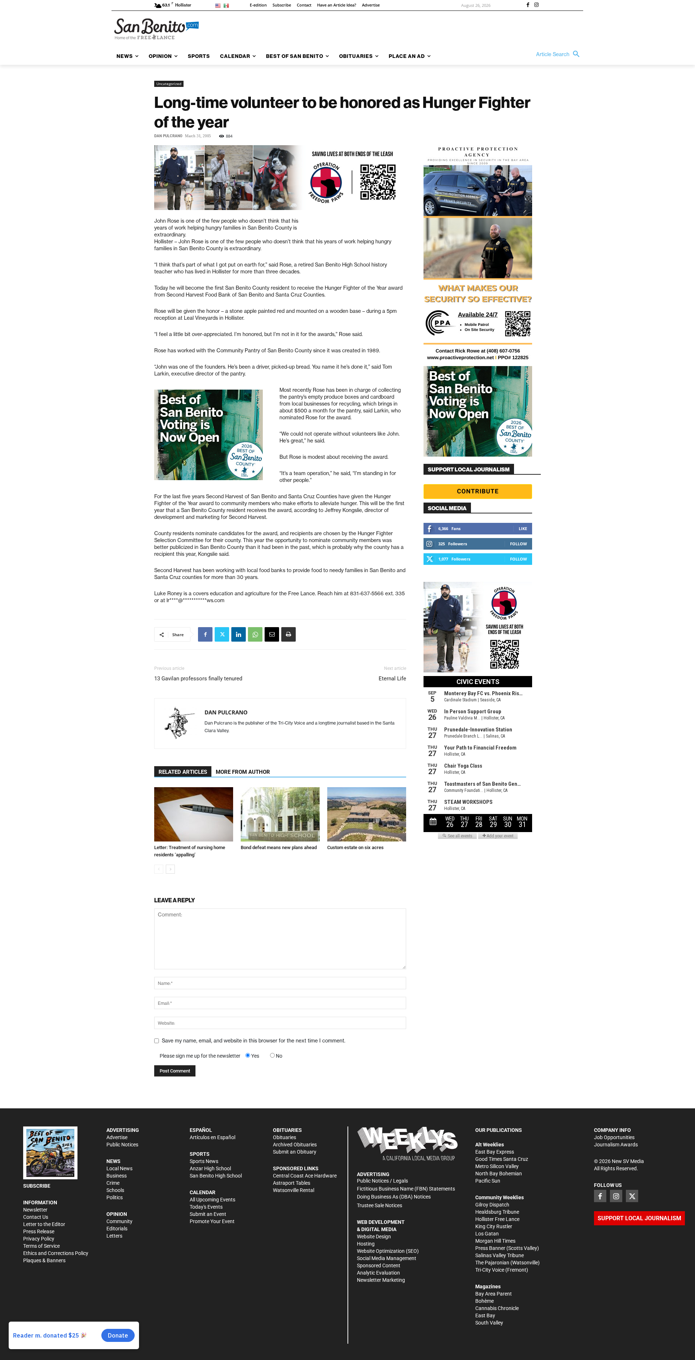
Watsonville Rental (293, 1190)
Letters (114, 1236)
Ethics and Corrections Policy (55, 1253)
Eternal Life (392, 678)
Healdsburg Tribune (497, 1212)
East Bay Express (494, 1152)
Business (116, 1176)
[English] (219, 5)
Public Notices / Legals (382, 1181)
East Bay (485, 1315)
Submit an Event (208, 1214)
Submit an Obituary (294, 1152)
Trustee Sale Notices (379, 1205)
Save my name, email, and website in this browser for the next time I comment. (253, 1040)
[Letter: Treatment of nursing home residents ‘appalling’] (193, 814)
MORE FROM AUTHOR (243, 772)
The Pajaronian (492, 1262)
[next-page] (170, 869)
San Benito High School (216, 1176)
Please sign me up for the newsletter (200, 1056)
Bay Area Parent (493, 1294)
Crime (112, 1183)
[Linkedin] (238, 634)
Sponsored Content (378, 1265)
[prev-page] (158, 869)
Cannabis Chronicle (497, 1308)
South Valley (489, 1323)
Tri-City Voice (489, 1270)
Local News (119, 1168)
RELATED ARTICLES (183, 772)
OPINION (116, 1214)
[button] (559, 54)
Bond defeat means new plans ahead (279, 847)
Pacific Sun (487, 1181)
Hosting (366, 1244)
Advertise (116, 1137)
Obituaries (284, 1137)
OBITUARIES (287, 1130)
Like (523, 528)
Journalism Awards (616, 1144)
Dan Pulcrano (168, 136)
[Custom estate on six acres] (366, 814)
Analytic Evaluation (378, 1273)
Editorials (116, 1228)
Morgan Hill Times (495, 1241)
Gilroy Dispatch (492, 1205)
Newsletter (35, 1210)
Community (119, 1221)
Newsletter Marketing (381, 1280)
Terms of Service (41, 1246)
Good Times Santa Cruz (501, 1159)
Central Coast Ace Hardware (305, 1176)
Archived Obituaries (295, 1144)
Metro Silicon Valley (497, 1166)
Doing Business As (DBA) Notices (394, 1197)
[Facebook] (527, 5)
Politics (114, 1197)
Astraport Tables (291, 1183)
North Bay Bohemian (498, 1173)
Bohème (484, 1301)
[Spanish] (227, 5)
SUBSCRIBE (36, 1186)
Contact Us (35, 1217)
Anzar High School (210, 1168)
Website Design (374, 1236)
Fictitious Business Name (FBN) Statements (406, 1189)
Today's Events (206, 1207)
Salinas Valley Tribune (499, 1255)
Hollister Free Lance (497, 1219)
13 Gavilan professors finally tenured (198, 678)
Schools (115, 1190)
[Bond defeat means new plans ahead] (280, 814)
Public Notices (122, 1144)
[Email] (272, 634)
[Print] (288, 634)
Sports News (204, 1161)
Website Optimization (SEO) (388, 1251)
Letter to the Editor (44, 1224)
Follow (518, 543)
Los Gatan (487, 1234)
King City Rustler (493, 1226)
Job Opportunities (614, 1137)
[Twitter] (222, 634)
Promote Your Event (212, 1221)
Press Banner (490, 1248)
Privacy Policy (38, 1239)
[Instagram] (536, 5)
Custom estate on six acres (355, 847)
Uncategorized (168, 83)
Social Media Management (386, 1258)
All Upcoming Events (212, 1199)
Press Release (38, 1231)
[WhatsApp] (255, 634)
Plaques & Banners (44, 1260)
